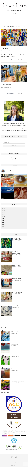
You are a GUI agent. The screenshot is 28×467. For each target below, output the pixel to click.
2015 (3, 226)
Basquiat (5, 48)
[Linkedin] (15, 13)
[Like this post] (15, 59)
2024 (3, 208)
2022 (3, 212)
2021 (3, 214)
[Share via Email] (21, 59)
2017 (3, 222)
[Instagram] (12, 13)
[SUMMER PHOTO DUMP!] (5, 385)
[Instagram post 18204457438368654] (7, 180)
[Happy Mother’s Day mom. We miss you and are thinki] (20, 193)
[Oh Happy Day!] (14, 73)
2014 (3, 228)
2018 (3, 220)
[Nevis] (5, 373)
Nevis (12, 368)
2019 (3, 218)
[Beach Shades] (5, 348)
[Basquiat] (14, 37)
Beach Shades (14, 344)
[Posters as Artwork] (5, 360)
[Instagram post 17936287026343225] (20, 180)
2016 (3, 224)
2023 (3, 210)
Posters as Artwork (16, 356)
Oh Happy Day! (6, 85)
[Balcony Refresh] (5, 336)
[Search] (26, 19)
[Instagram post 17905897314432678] (7, 193)
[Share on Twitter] (18, 59)
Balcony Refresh (15, 331)
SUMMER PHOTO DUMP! (18, 381)
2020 (3, 216)
